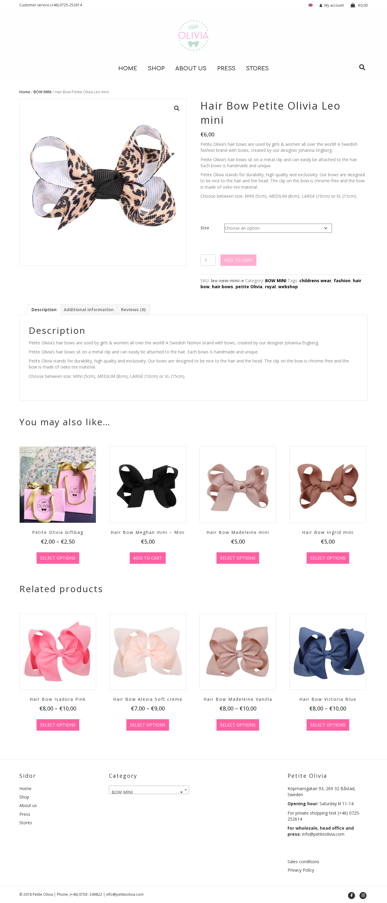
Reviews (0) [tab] (133, 309)
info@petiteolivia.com (323, 834)
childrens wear (315, 280)
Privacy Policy (301, 870)
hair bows (222, 286)
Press (226, 68)
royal (270, 286)
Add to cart (238, 260)
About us (191, 68)
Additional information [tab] (89, 309)
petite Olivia (249, 286)
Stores (257, 68)
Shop (156, 68)
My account (334, 5)
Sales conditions (303, 861)
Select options (58, 558)
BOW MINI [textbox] (147, 792)
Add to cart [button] (147, 558)
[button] (176, 108)
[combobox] (149, 790)
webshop (288, 286)
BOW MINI (42, 91)
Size (204, 228)
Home (127, 68)
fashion (342, 280)
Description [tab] (44, 309)
